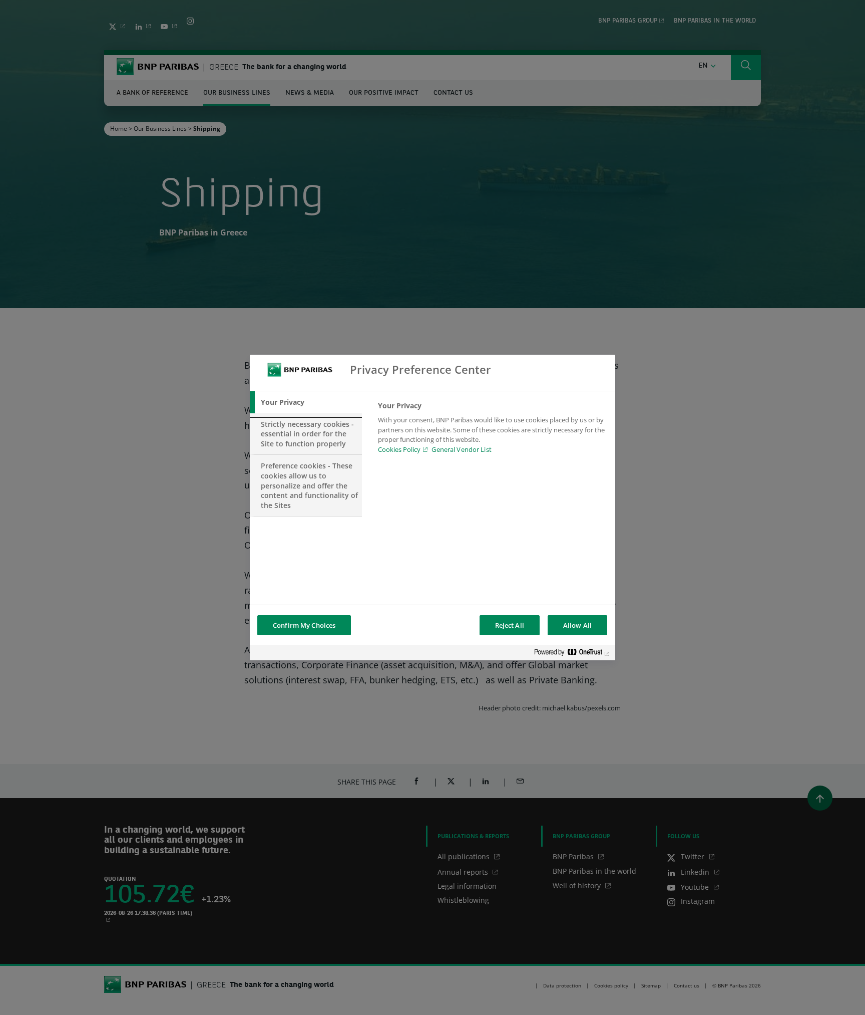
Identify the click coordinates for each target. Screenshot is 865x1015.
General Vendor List (461, 449)
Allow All (577, 625)
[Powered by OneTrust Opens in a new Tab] (572, 654)
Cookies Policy (399, 449)
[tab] (306, 402)
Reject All (509, 625)
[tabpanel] (492, 430)
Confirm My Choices (304, 625)
